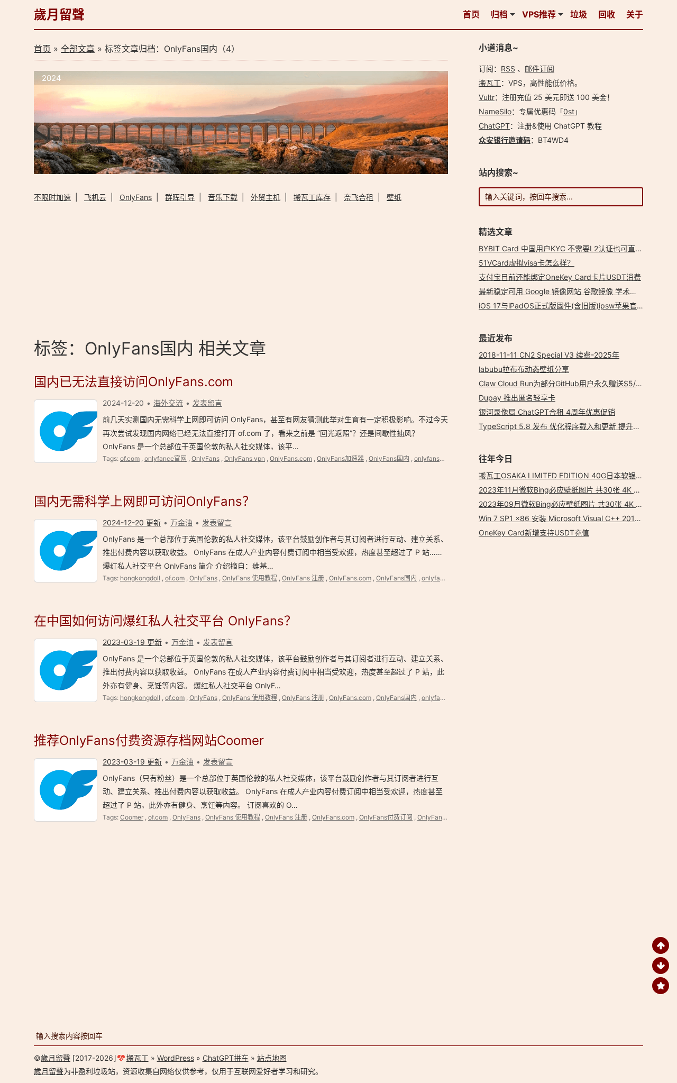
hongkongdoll (140, 578)
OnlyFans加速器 (340, 458)
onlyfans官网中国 (447, 578)
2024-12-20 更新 (132, 522)
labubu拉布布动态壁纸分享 (524, 369)
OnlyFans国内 (389, 458)
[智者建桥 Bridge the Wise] (241, 171)
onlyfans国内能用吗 (442, 458)
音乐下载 (222, 197)
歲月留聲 (59, 14)
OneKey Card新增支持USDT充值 (534, 532)
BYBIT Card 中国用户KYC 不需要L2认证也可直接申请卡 (572, 248)
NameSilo (495, 111)
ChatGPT (494, 125)
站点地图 (272, 1057)
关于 (634, 14)
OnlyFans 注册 (303, 578)
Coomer (131, 817)
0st (568, 111)
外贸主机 (265, 197)
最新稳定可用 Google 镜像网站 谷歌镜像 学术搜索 (562, 291)
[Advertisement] (241, 268)
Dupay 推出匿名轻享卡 (517, 397)
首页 (471, 14)
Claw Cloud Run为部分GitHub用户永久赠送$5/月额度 (568, 383)
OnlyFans (136, 197)
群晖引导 (180, 197)
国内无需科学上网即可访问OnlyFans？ (144, 501)
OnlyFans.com (291, 458)
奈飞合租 (358, 197)
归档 (499, 14)
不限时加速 (52, 197)
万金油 (181, 522)
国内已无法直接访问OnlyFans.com (133, 381)
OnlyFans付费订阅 (386, 817)
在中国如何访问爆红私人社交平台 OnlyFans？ (165, 621)
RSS (508, 68)
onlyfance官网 (165, 458)
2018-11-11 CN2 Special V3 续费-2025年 (549, 354)
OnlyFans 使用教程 (249, 578)
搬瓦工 (490, 82)
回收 (606, 14)
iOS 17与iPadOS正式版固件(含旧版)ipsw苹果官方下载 (569, 305)
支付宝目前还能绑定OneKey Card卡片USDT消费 (560, 276)
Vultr (487, 97)
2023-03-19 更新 (132, 642)
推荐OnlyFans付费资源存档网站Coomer (149, 740)
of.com (130, 458)
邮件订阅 (539, 68)
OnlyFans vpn (244, 458)
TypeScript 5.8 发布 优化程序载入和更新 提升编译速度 (571, 426)
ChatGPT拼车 (226, 1057)
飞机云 (95, 197)
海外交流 (168, 402)
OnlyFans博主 (437, 817)
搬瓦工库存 (312, 197)
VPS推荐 (539, 14)
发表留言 (207, 402)
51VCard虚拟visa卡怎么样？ (526, 262)
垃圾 (578, 14)
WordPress (175, 1057)
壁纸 (394, 197)
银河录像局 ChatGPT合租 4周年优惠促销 (547, 411)
